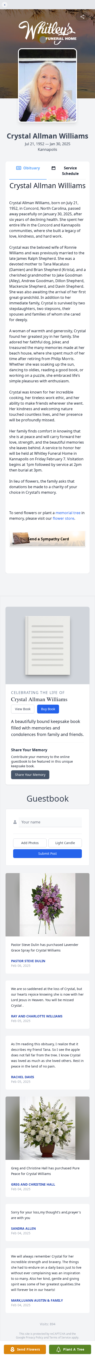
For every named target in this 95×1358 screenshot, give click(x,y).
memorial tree (68, 512)
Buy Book (48, 709)
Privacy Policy (34, 1337)
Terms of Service (60, 1337)
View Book (22, 709)
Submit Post (47, 853)
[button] (47, 904)
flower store (63, 518)
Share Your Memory (30, 774)
